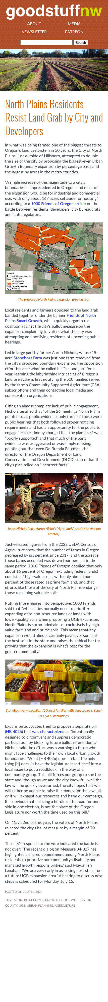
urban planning (40, 905)
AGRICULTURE (65, 905)
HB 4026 (14, 732)
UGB (22, 905)
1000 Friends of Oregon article (58, 204)
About (34, 24)
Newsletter (34, 32)
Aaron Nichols (57, 900)
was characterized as (50, 732)
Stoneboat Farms (28, 900)
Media (74, 24)
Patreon (74, 32)
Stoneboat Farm (28, 358)
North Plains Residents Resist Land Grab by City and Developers (54, 117)
